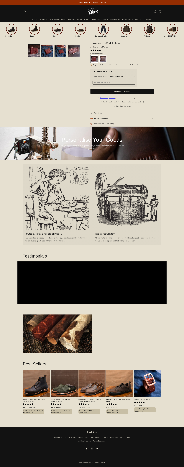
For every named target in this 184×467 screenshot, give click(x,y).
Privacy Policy (57, 437)
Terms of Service (70, 437)
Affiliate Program (84, 441)
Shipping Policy (96, 437)
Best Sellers (9, 36)
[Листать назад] (25, 50)
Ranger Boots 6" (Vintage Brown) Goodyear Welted (34, 400)
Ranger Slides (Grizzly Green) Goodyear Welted (61, 400)
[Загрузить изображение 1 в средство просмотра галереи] (34, 51)
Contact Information (111, 437)
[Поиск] (25, 11)
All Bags (147, 36)
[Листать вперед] (82, 50)
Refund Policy (83, 437)
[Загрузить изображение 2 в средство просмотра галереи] (47, 51)
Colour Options (96, 54)
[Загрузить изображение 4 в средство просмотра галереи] (74, 51)
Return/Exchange (99, 441)
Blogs (122, 437)
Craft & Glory (87, 462)
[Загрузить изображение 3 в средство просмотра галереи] (60, 51)
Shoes (55, 36)
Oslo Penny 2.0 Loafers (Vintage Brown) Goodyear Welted (89, 400)
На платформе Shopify (98, 462)
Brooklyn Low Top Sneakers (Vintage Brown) (118, 400)
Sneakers (78, 36)
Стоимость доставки (107, 98)
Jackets (124, 36)
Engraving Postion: (100, 76)
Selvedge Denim (101, 36)
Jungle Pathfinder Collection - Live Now (92, 2)
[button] (95, 50)
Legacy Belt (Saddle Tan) (142, 399)
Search (129, 437)
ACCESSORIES (170, 36)
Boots (32, 36)
